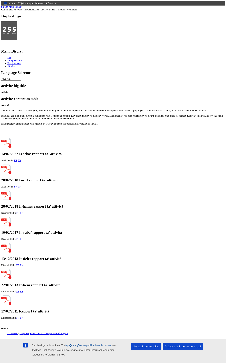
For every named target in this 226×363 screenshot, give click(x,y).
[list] (11, 79)
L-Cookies (12, 333)
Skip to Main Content (11, 7)
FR (15, 160)
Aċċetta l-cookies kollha (146, 346)
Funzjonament (14, 63)
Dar (9, 58)
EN (19, 160)
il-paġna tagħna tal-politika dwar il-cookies (88, 345)
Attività (11, 66)
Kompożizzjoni (14, 60)
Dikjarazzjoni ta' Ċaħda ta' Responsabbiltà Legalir (44, 333)
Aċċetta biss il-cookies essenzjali (183, 346)
